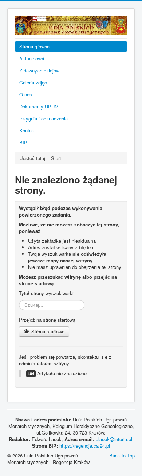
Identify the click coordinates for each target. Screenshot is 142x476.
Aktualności (31, 58)
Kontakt (27, 130)
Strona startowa (47, 331)
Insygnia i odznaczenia (43, 118)
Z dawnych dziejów (39, 70)
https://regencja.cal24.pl (84, 445)
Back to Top (122, 455)
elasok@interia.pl (114, 439)
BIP (23, 142)
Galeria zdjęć (33, 82)
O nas (25, 94)
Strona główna (34, 46)
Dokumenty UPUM (39, 106)
